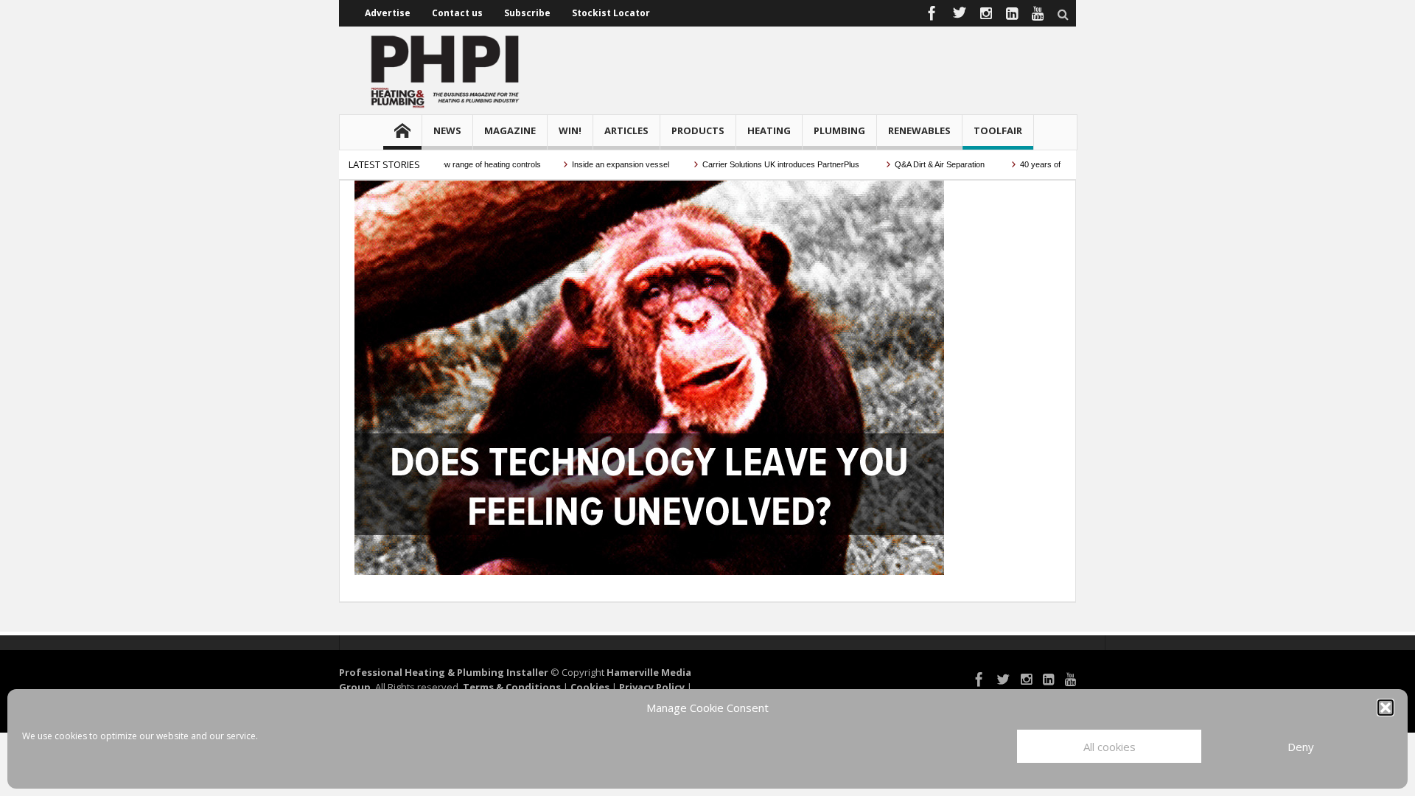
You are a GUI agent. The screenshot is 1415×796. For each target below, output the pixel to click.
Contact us (457, 13)
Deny (1301, 746)
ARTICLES (626, 130)
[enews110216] (649, 377)
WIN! (570, 130)
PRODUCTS (697, 130)
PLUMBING (839, 130)
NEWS (447, 130)
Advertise (387, 13)
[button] (1385, 707)
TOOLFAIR (998, 130)
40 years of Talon (1034, 164)
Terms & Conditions (512, 687)
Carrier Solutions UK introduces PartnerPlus (764, 164)
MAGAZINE (510, 130)
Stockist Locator (611, 13)
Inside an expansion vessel (603, 164)
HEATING (769, 130)
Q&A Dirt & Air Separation (923, 164)
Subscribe (527, 13)
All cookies (1109, 746)
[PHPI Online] (446, 70)
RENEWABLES (919, 130)
